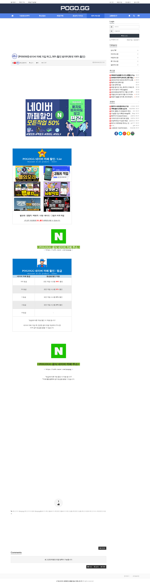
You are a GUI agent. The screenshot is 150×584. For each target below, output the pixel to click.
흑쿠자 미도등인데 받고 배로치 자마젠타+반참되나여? (129, 116)
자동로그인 (114, 39)
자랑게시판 (114, 57)
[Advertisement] (58, 35)
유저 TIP (113, 50)
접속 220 (136, 2)
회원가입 (119, 2)
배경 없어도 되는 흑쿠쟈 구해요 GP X (123, 87)
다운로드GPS (25, 16)
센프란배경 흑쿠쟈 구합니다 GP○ (122, 92)
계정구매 (60, 16)
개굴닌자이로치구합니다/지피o (122, 94)
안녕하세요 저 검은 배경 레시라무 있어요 (125, 121)
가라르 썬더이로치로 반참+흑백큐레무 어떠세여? (128, 118)
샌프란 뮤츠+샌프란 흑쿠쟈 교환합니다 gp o (126, 80)
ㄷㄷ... (113, 125)
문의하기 (126, 576)
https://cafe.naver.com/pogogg (58, 250)
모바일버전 (136, 576)
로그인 (112, 2)
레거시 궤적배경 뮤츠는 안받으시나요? (124, 123)
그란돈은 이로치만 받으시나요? (122, 128)
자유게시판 (114, 54)
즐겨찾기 (13, 2)
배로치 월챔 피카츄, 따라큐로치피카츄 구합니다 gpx (128, 97)
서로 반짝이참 (116, 85)
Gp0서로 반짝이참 (117, 82)
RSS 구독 (22, 2)
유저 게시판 (95, 16)
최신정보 (42, 16)
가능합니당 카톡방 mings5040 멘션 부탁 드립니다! (128, 113)
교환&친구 (113, 16)
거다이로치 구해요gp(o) (119, 89)
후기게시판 (114, 61)
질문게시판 (114, 65)
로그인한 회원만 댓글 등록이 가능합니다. (58, 559)
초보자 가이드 (78, 16)
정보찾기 (128, 2)
